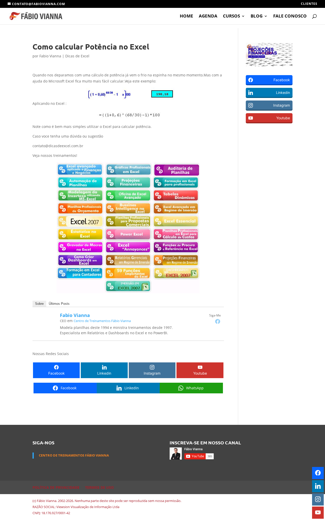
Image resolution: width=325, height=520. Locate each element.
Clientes (309, 4)
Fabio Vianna (50, 56)
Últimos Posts (59, 304)
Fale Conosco (290, 16)
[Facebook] (218, 321)
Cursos (231, 16)
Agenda (208, 16)
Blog (257, 16)
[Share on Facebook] (5, 135)
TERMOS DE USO (99, 487)
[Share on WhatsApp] (5, 156)
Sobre (39, 304)
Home (186, 16)
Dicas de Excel (77, 56)
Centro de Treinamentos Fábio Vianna (102, 320)
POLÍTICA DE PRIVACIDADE (55, 487)
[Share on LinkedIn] (5, 146)
